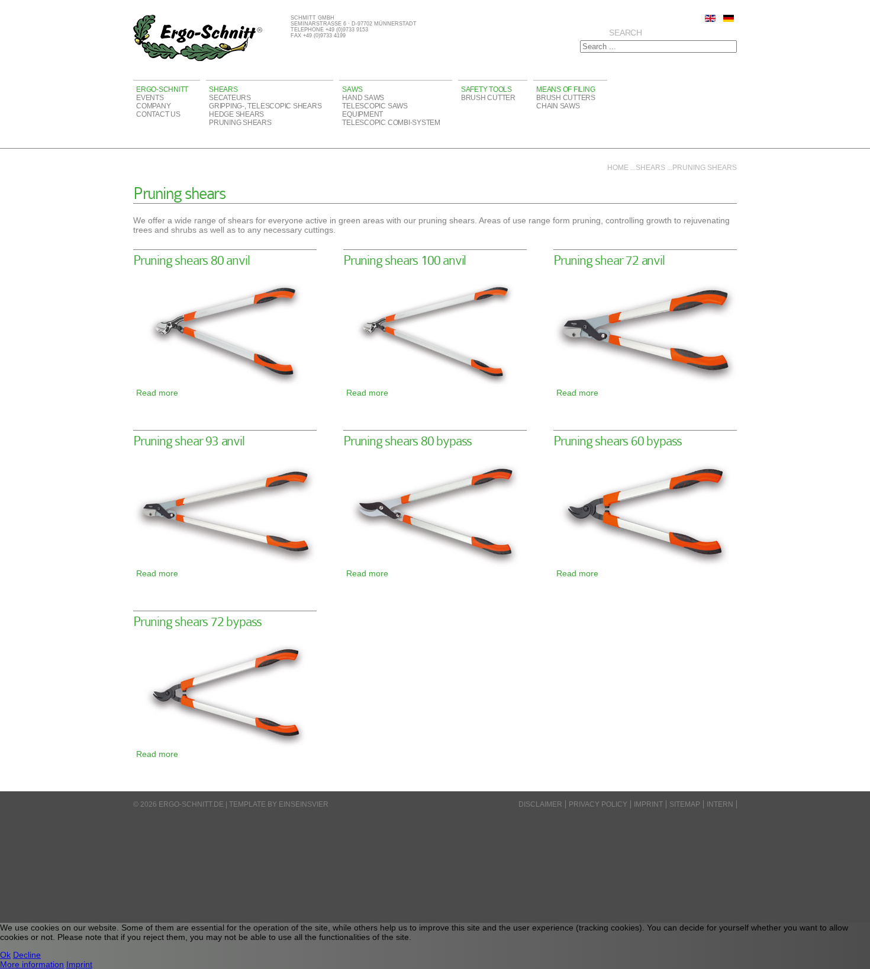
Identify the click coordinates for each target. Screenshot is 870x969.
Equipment (362, 114)
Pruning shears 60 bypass (617, 441)
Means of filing (565, 89)
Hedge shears (236, 114)
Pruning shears (240, 122)
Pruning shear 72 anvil (609, 260)
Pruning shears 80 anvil (191, 260)
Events (150, 98)
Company (153, 106)
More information (32, 964)
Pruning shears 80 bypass (407, 441)
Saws (352, 89)
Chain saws (558, 106)
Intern (720, 804)
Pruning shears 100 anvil (404, 260)
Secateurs (230, 98)
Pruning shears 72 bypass (197, 621)
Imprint (648, 804)
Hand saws (363, 98)
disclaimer (540, 804)
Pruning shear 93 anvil (188, 441)
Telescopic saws (374, 106)
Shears (223, 89)
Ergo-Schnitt (162, 89)
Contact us (158, 114)
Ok (5, 955)
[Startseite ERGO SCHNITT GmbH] (197, 59)
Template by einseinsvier (278, 804)
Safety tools (486, 89)
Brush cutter (488, 98)
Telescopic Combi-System (391, 122)
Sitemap (684, 804)
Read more (157, 392)
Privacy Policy (598, 804)
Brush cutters (565, 98)
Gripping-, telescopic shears (265, 106)
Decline (27, 955)
